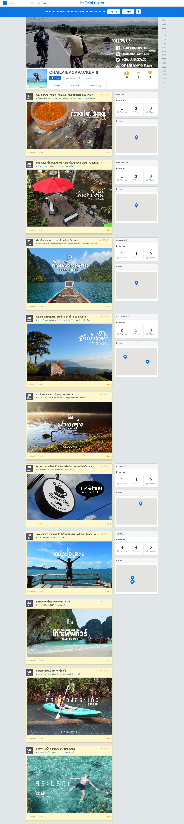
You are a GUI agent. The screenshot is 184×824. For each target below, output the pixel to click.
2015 (164, 67)
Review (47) (95, 85)
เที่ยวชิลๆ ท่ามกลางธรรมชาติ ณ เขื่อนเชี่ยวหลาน (57, 240)
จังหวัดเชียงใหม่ (57, 166)
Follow (56, 78)
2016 (164, 63)
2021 (164, 44)
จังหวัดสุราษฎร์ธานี (69, 244)
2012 (164, 79)
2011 (164, 83)
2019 (164, 51)
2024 (164, 32)
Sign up (114, 12)
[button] (136, 137)
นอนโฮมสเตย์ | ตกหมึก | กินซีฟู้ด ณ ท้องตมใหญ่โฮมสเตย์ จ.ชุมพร (64, 95)
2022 (164, 40)
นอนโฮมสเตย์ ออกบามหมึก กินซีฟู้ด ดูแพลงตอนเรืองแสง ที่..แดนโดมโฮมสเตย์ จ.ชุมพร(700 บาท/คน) (80, 534)
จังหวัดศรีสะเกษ (56, 470)
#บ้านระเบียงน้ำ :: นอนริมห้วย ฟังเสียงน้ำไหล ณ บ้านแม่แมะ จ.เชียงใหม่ (67, 163)
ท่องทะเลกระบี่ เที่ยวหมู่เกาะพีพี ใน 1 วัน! (53, 602)
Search (32, 3)
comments (31, 152)
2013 (164, 75)
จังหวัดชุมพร (66, 98)
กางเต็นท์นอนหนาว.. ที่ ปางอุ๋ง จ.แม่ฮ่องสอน (55, 394)
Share (41, 152)
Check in (75, 85)
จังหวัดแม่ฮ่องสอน (62, 398)
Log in (128, 12)
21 (75, 78)
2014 (164, 71)
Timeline (56, 85)
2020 (164, 47)
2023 (164, 36)
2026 (164, 24)
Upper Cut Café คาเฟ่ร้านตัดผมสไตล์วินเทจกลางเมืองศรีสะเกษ (64, 466)
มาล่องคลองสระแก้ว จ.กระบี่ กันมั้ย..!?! (53, 671)
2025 (164, 28)
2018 (164, 55)
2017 (164, 59)
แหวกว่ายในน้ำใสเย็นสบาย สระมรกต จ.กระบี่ (55, 749)
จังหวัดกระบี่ (51, 605)
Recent (165, 20)
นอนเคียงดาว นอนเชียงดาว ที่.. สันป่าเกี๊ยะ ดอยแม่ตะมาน (61, 317)
